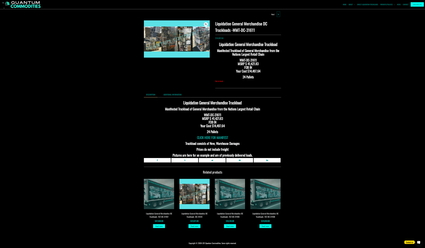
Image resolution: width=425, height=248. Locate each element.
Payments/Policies (386, 4)
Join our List (417, 4)
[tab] (152, 94)
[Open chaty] (419, 242)
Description (150, 94)
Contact (405, 4)
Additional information (172, 94)
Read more (159, 226)
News (399, 4)
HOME (344, 4)
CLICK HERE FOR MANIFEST (212, 137)
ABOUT (351, 4)
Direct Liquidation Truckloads (367, 4)
